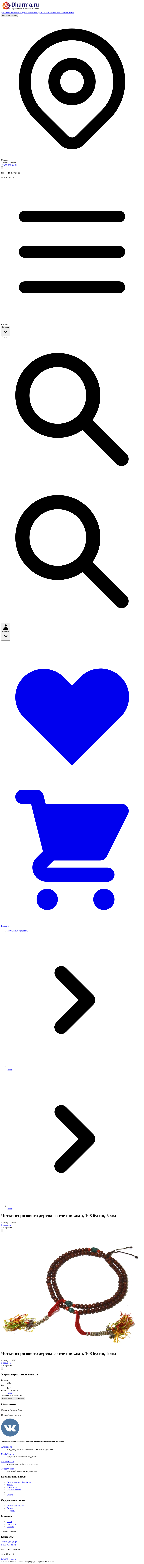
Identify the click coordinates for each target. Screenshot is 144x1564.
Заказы (10, 1484)
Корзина (5, 926)
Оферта (10, 1526)
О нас (9, 1521)
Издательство (42, 12)
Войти (10, 1495)
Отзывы (59, 12)
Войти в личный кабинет (19, 1482)
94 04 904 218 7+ (9, 1542)
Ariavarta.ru (6, 1447)
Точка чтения (7, 1469)
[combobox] (14, 337)
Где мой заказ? (14, 1489)
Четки (10, 1070)
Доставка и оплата (10, 12)
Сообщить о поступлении (13, 1398)
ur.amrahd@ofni (8, 1559)
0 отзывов (6, 1225)
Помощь (11, 1511)
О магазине (68, 12)
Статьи (52, 12)
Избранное (12, 1487)
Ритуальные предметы (17, 930)
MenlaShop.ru (7, 1454)
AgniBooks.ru (7, 1461)
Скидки (22, 12)
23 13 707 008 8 (8, 1545)
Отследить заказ (9, 15)
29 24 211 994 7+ (9, 165)
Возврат (10, 1508)
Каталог (5, 327)
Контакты (31, 12)
